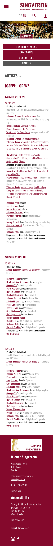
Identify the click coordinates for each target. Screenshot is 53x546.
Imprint (14, 528)
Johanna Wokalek (13, 298)
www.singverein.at (18, 479)
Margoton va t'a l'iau (28, 125)
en (24, 15)
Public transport (17, 519)
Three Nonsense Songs (28, 177)
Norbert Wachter (13, 327)
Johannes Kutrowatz (14, 212)
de (20, 15)
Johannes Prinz (12, 202)
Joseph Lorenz (12, 206)
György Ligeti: (12, 161)
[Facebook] (18, 539)
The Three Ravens (23, 132)
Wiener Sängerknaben (15, 317)
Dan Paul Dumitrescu (15, 295)
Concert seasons (26, 47)
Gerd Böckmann (13, 311)
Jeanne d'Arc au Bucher (30, 269)
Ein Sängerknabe (13, 314)
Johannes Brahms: (14, 116)
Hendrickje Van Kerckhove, (17, 282)
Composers (26, 52)
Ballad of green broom (30, 138)
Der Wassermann (29, 129)
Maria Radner (12, 288)
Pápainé (22, 161)
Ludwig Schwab (12, 222)
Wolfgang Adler (12, 231)
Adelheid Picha (12, 301)
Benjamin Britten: (13, 138)
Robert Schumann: (14, 129)
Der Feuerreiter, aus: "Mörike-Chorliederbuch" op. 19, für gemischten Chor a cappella (27, 156)
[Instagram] (13, 539)
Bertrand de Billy (13, 278)
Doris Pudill (11, 320)
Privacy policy (23, 528)
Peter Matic (11, 304)
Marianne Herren (13, 215)
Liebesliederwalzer (29, 116)
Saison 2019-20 (15, 96)
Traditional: (11, 132)
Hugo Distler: (11, 155)
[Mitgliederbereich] (45, 16)
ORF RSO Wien (12, 333)
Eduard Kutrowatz (13, 209)
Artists (26, 63)
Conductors (26, 58)
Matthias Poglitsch (14, 225)
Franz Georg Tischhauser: (17, 171)
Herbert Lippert (13, 291)
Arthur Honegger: (13, 269)
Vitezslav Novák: (13, 142)
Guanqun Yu (11, 285)
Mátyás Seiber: (12, 177)
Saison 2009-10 (15, 257)
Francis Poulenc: (13, 125)
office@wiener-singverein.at (22, 476)
